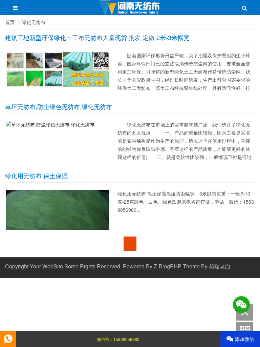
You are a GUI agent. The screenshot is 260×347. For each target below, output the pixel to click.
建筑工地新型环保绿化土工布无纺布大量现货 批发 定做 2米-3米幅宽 (97, 37)
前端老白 (220, 266)
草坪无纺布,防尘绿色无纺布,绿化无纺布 (58, 106)
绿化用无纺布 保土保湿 (36, 175)
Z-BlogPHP (167, 266)
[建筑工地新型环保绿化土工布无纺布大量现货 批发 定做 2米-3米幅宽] (59, 87)
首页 (10, 22)
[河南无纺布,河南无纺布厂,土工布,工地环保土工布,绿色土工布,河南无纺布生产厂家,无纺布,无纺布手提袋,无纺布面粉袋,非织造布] (130, 11)
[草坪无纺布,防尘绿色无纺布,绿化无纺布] (52, 124)
